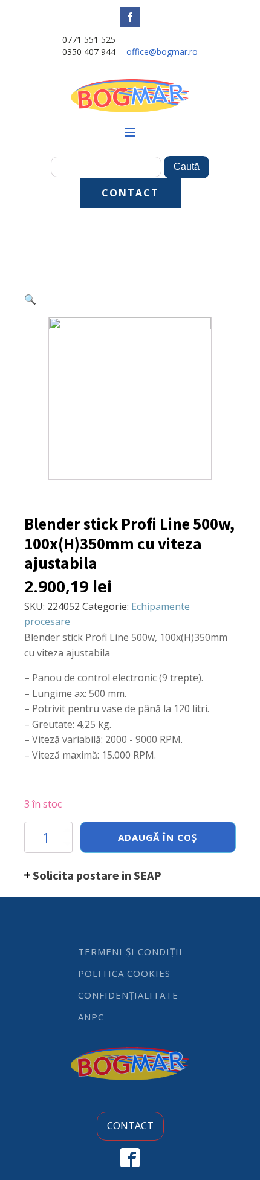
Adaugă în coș (157, 837)
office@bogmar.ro (162, 51)
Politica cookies (124, 973)
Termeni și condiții (130, 951)
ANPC (91, 1017)
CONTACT (130, 192)
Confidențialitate (128, 995)
